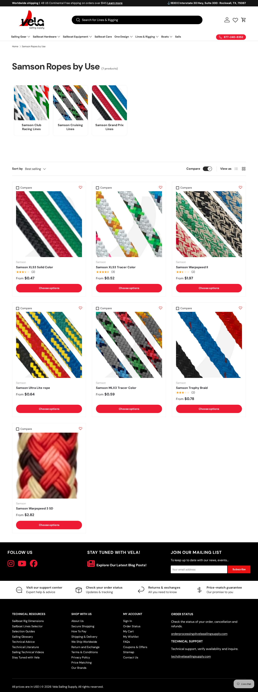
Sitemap (128, 652)
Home (15, 46)
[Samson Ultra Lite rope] (49, 345)
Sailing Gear (18, 36)
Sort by (17, 169)
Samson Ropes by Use (34, 46)
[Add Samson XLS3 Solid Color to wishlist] (80, 187)
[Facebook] (33, 563)
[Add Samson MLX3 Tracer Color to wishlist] (160, 307)
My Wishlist (131, 637)
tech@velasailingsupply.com (191, 656)
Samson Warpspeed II (192, 267)
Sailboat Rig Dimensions (28, 621)
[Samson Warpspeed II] (209, 224)
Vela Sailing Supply (64, 687)
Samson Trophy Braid (192, 388)
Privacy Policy (80, 657)
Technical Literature (25, 647)
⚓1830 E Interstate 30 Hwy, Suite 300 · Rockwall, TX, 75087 (206, 3)
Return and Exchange (85, 647)
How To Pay (78, 631)
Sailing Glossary (22, 637)
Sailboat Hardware (44, 36)
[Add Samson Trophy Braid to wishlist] (240, 307)
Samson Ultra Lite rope (33, 388)
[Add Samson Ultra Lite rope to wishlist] (80, 307)
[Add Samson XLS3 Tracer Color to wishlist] (160, 187)
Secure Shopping (82, 626)
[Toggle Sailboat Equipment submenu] (90, 36)
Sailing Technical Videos (28, 652)
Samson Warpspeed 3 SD (34, 508)
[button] (243, 20)
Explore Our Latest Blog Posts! (121, 565)
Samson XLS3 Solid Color (34, 267)
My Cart (128, 631)
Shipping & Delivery (84, 637)
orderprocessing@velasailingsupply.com (199, 634)
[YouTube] (22, 563)
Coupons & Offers (135, 647)
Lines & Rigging (145, 36)
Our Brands (79, 668)
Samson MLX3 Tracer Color (116, 388)
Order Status (132, 626)
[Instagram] (11, 563)
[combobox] (137, 20)
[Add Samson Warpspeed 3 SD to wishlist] (80, 428)
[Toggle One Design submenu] (131, 36)
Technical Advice (23, 642)
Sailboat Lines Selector (27, 626)
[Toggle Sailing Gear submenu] (28, 36)
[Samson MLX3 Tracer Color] (129, 345)
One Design (121, 36)
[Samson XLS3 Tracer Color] (129, 224)
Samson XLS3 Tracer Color (116, 267)
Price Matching (81, 662)
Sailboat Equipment (75, 36)
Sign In (127, 621)
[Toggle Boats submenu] (171, 36)
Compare (193, 169)
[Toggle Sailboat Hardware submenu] (58, 36)
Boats (165, 36)
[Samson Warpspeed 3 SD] (49, 466)
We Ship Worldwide (84, 642)
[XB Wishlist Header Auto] (235, 19)
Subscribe (239, 569)
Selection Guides (23, 631)
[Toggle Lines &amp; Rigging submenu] (157, 36)
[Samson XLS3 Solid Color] (49, 224)
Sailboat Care (103, 36)
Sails (178, 36)
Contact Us (130, 657)
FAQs (126, 642)
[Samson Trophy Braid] (209, 345)
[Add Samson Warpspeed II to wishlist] (240, 187)
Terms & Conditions (84, 652)
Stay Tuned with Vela (25, 657)
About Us (77, 621)
